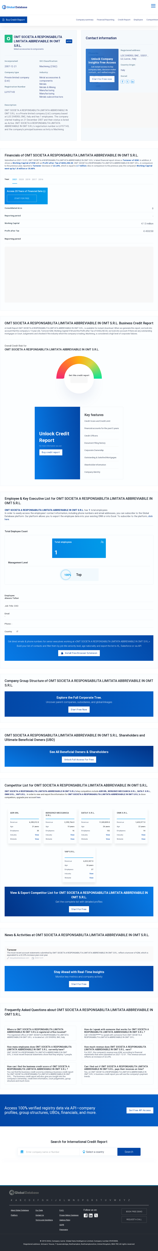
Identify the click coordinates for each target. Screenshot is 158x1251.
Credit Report (124, 19)
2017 (34, 179)
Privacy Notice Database (69, 1215)
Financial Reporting (105, 19)
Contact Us (39, 1215)
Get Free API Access (140, 1110)
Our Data (39, 1210)
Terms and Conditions (44, 1220)
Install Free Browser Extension (81, 653)
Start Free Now (79, 709)
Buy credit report (51, 452)
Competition (152, 19)
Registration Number (15, 86)
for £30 (79, 380)
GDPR (61, 1225)
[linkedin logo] (132, 82)
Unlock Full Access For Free (79, 759)
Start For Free (78, 909)
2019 (27, 179)
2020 (21, 179)
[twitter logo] (127, 82)
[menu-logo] (14, 7)
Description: (11, 104)
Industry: (44, 72)
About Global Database (20, 1210)
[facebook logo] (122, 82)
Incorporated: (11, 61)
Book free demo (134, 1211)
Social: (124, 76)
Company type (12, 72)
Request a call (134, 1219)
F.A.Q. (61, 1210)
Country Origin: (128, 64)
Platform (14, 1215)
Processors (63, 1229)
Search (129, 1152)
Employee (138, 19)
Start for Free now (102, 79)
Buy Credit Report (15, 19)
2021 (14, 179)
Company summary (84, 19)
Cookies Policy (64, 1220)
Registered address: (131, 50)
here (38, 797)
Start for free (21, 198)
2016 (40, 179)
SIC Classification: (49, 61)
